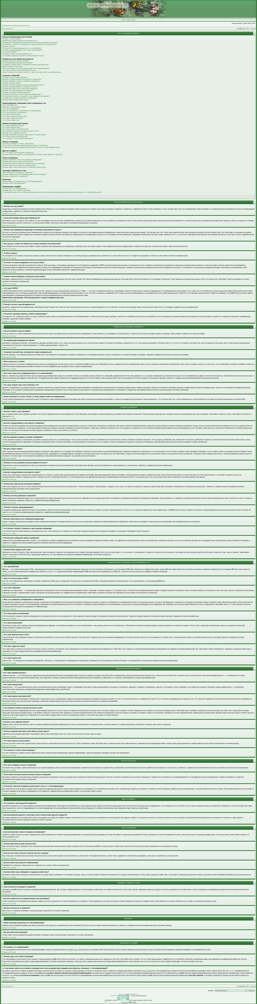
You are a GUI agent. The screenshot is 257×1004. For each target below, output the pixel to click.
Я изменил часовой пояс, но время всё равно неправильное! (26, 65)
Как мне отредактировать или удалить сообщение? (22, 79)
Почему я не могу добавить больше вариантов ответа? (23, 85)
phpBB (127, 994)
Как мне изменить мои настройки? (16, 61)
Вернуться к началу (9, 213)
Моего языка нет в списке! (12, 66)
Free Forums (135, 995)
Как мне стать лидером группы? (15, 133)
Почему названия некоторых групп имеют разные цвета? (24, 135)
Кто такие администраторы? (13, 125)
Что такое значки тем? (11, 120)
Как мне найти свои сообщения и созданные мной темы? (24, 167)
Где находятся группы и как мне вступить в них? (21, 131)
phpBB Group (73, 950)
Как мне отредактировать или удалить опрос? (20, 87)
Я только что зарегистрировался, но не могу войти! (22, 48)
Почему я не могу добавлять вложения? (18, 90)
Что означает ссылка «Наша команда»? (18, 138)
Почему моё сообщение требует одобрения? (20, 98)
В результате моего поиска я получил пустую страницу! (24, 163)
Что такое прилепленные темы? (15, 116)
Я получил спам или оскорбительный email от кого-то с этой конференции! (31, 147)
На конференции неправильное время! (17, 63)
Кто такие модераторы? (12, 127)
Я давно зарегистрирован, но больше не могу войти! (22, 50)
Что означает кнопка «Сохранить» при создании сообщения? (26, 96)
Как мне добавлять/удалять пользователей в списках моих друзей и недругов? (32, 154)
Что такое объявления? (12, 114)
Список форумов (7, 28)
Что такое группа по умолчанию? (15, 136)
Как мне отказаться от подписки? (15, 176)
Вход (133, 20)
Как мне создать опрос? (12, 83)
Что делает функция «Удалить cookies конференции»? (24, 56)
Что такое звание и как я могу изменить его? (19, 70)
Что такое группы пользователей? (16, 129)
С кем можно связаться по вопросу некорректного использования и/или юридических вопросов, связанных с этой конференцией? (52, 192)
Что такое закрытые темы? (13, 118)
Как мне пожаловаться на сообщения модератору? (22, 94)
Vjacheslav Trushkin (123, 995)
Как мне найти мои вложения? (14, 183)
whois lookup (146, 971)
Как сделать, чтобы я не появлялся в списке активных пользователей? (29, 44)
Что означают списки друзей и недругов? (18, 153)
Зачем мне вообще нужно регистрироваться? (20, 41)
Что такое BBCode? (10, 105)
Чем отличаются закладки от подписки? (18, 172)
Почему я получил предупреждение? (17, 92)
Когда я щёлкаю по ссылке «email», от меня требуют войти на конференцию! (32, 72)
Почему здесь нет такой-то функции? (17, 190)
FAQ (123, 20)
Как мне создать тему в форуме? (15, 77)
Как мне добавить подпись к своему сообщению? (21, 81)
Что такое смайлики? (11, 109)
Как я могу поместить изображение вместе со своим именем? (26, 68)
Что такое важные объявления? (15, 113)
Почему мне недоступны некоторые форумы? (20, 89)
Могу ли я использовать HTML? (14, 107)
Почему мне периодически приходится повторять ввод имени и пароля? (30, 43)
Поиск (128, 20)
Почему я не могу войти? (12, 39)
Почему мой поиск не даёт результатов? (18, 162)
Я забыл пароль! (9, 46)
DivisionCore (142, 995)
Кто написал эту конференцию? (15, 188)
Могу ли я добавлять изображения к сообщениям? (22, 111)
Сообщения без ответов (10, 25)
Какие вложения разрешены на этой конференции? (22, 181)
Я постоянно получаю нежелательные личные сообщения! (25, 145)
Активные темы (24, 25)
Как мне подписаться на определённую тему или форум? (24, 174)
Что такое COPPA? (10, 52)
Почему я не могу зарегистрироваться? (18, 54)
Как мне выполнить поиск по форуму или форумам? (22, 160)
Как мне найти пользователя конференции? (19, 165)
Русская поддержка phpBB (128, 1002)
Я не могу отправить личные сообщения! (18, 144)
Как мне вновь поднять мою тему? (15, 100)
